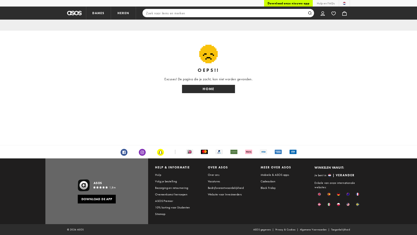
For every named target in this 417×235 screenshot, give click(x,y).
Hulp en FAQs (326, 3)
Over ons (213, 175)
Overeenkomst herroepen (171, 194)
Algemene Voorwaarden (313, 229)
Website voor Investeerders (225, 194)
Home (208, 89)
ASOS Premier (164, 201)
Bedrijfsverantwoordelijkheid (226, 188)
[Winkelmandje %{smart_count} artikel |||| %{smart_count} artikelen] (344, 13)
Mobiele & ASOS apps (275, 175)
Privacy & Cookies (285, 229)
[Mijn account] (322, 13)
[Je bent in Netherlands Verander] (344, 3)
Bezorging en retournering (171, 188)
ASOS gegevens (262, 229)
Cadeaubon (268, 181)
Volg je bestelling (166, 181)
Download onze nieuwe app (288, 3)
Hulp (158, 175)
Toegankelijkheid (340, 229)
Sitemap (160, 214)
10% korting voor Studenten (172, 207)
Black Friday (268, 188)
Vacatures (214, 181)
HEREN (123, 13)
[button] (319, 194)
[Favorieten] (333, 13)
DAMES (98, 13)
